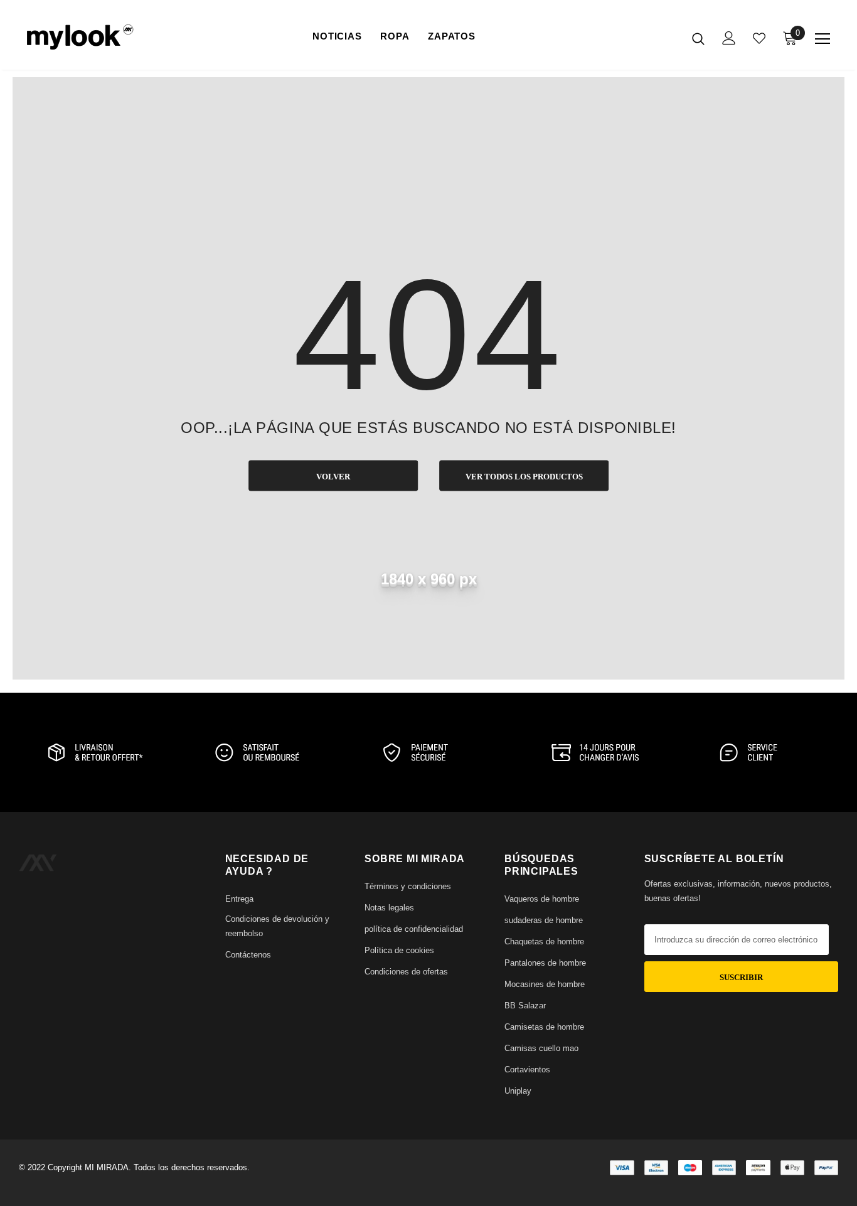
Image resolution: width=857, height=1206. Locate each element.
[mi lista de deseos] (759, 38)
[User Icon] (729, 37)
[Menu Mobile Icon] (822, 38)
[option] (93, 752)
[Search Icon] (698, 38)
